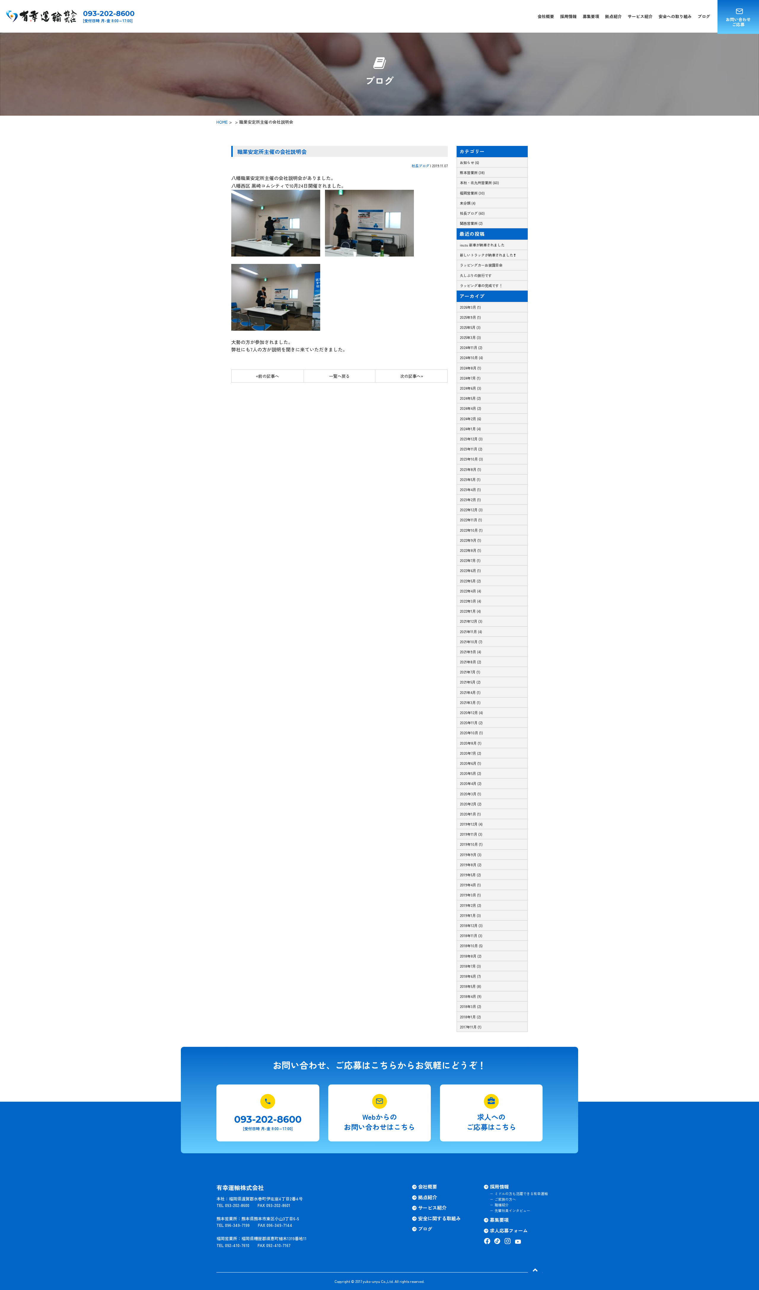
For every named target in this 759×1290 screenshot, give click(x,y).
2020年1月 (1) (470, 813)
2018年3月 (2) (470, 1006)
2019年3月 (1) (470, 894)
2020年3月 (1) (470, 793)
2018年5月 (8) (470, 986)
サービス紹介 (640, 16)
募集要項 (591, 16)
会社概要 (546, 16)
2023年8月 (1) (470, 469)
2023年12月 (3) (471, 438)
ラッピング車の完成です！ (481, 285)
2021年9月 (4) (470, 651)
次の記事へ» (411, 376)
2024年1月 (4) (470, 428)
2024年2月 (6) (470, 418)
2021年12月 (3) (471, 621)
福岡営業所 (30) (472, 192)
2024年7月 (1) (470, 377)
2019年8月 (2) (470, 864)
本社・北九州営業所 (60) (479, 182)
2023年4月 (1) (470, 489)
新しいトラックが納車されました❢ (488, 254)
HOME (222, 122)
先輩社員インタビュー (512, 1210)
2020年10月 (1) (471, 732)
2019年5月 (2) (470, 874)
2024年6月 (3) (470, 388)
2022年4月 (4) (470, 590)
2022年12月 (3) (471, 509)
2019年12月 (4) (471, 823)
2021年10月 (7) (471, 641)
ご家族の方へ (505, 1199)
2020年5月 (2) (470, 773)
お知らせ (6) (469, 162)
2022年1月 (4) (470, 611)
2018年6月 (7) (470, 976)
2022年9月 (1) (470, 540)
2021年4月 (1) (470, 692)
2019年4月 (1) (470, 884)
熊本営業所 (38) (472, 172)
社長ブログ (420, 165)
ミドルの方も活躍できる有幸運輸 (521, 1193)
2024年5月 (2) (470, 398)
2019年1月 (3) (470, 915)
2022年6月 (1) (470, 570)
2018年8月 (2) (470, 955)
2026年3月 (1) (470, 307)
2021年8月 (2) (470, 661)
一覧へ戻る (339, 376)
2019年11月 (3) (471, 834)
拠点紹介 (613, 16)
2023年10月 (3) (471, 458)
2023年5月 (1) (470, 479)
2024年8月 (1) (470, 367)
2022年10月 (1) (471, 530)
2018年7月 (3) (470, 966)
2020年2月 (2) (470, 803)
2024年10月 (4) (471, 357)
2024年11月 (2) (471, 347)
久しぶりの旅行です (476, 275)
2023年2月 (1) (470, 499)
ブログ (704, 16)
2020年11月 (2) (471, 722)
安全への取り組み (675, 16)
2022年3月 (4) (470, 600)
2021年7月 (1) (470, 671)
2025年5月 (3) (470, 327)
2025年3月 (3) (470, 337)
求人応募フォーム (509, 1230)
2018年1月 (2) (470, 1016)
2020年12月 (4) (471, 712)
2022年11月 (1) (471, 519)
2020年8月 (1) (470, 743)
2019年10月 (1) (471, 844)
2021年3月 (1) (470, 702)
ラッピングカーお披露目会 (481, 264)
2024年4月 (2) (470, 408)
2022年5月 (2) (470, 580)
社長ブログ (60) (472, 213)
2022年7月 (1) (470, 560)
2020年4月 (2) (470, 783)
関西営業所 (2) (471, 223)
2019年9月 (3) (470, 854)
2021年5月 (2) (470, 681)
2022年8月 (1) (470, 550)
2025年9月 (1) (470, 317)
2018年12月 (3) (471, 925)
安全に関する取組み (439, 1218)
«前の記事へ (267, 376)
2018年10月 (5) (471, 945)
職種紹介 (502, 1204)
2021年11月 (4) (471, 631)
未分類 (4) (468, 203)
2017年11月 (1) (470, 1026)
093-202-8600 (109, 13)
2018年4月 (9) (470, 996)
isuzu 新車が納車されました (482, 244)
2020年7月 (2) (470, 753)
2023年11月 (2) (471, 448)
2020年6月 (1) (470, 763)
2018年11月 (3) (471, 935)
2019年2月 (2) (470, 905)
